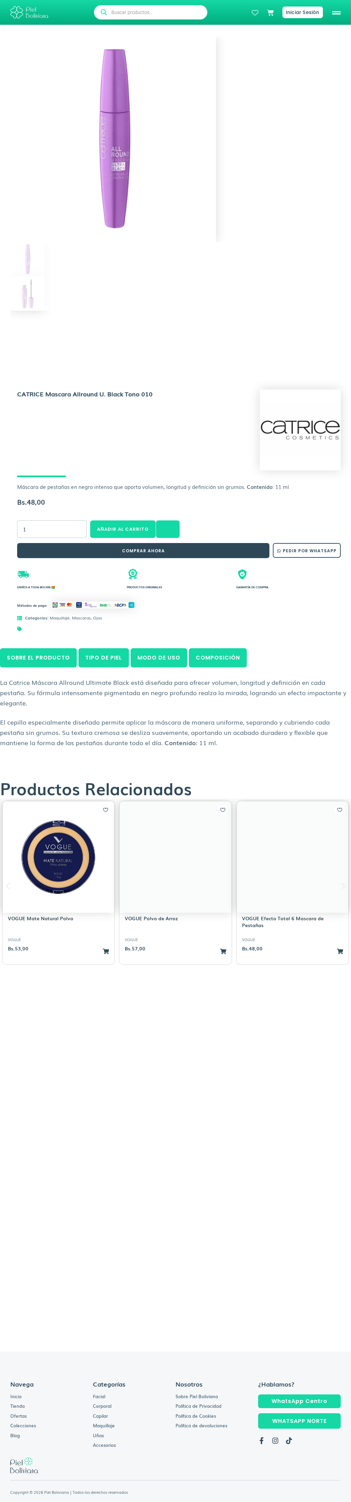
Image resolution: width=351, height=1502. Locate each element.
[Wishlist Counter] (255, 12)
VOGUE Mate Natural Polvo (40, 918)
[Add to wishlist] (105, 810)
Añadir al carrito (123, 529)
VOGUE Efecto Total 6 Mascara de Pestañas (283, 921)
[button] (336, 12)
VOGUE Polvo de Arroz (151, 918)
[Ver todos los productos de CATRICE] (300, 428)
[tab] (38, 657)
